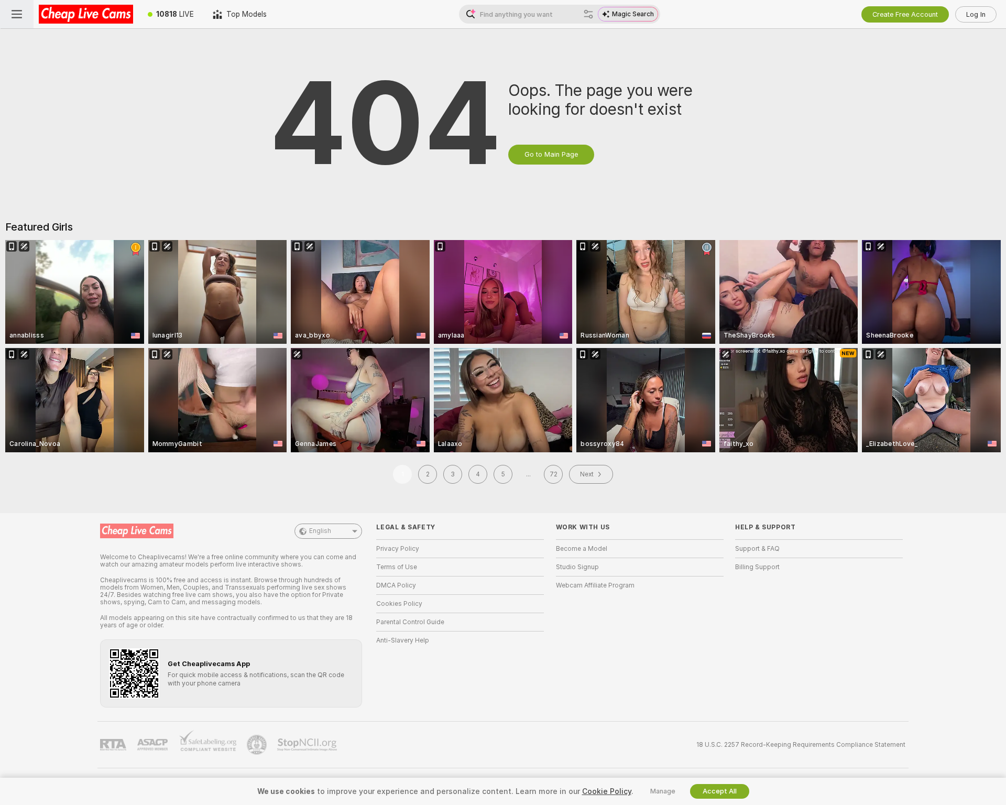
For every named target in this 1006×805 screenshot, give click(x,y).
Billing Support (757, 567)
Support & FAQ (757, 548)
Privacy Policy (397, 548)
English (320, 531)
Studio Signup (577, 567)
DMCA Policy (396, 585)
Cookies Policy (399, 603)
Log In (976, 14)
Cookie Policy (606, 791)
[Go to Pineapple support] (258, 745)
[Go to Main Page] (86, 14)
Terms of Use (396, 567)
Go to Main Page (551, 154)
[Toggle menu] (17, 14)
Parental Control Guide (410, 622)
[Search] (588, 14)
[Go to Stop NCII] (308, 744)
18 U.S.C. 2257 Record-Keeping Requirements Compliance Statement (800, 744)
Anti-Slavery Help (402, 640)
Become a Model (581, 548)
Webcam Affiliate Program (595, 585)
